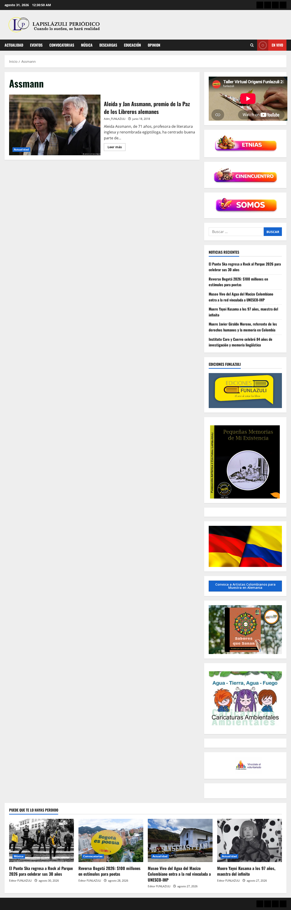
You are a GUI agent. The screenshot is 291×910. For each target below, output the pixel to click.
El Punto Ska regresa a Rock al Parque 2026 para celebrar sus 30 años (41, 871)
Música (87, 45)
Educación (132, 45)
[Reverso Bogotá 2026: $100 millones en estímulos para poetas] (110, 840)
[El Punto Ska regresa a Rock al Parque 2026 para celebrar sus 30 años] (41, 840)
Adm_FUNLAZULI (114, 119)
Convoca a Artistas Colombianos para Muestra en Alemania (245, 586)
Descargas (108, 45)
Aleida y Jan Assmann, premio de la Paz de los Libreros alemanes (54, 125)
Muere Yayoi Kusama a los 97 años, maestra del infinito (246, 871)
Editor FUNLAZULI (20, 880)
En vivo (277, 45)
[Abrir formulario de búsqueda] (252, 45)
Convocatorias (61, 45)
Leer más (116, 148)
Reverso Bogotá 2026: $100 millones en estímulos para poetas (238, 282)
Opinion (154, 45)
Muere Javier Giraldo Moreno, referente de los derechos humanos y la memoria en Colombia (243, 327)
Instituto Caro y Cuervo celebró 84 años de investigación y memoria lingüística (240, 342)
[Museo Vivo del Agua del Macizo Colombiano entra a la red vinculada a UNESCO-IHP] (180, 840)
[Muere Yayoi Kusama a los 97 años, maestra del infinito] (249, 840)
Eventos (36, 45)
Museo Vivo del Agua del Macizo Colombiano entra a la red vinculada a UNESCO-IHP (241, 297)
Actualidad (14, 45)
